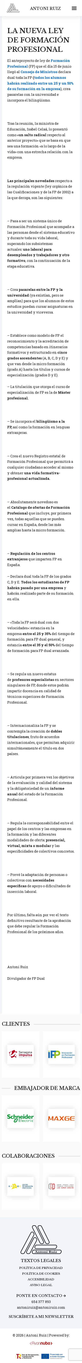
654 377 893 (41, 1301)
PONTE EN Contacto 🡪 (41, 1296)
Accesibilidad (41, 1279)
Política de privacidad (41, 1268)
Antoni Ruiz (45, 8)
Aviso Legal (41, 1285)
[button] (74, 8)
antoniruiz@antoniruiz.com (41, 1307)
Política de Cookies (41, 1273)
